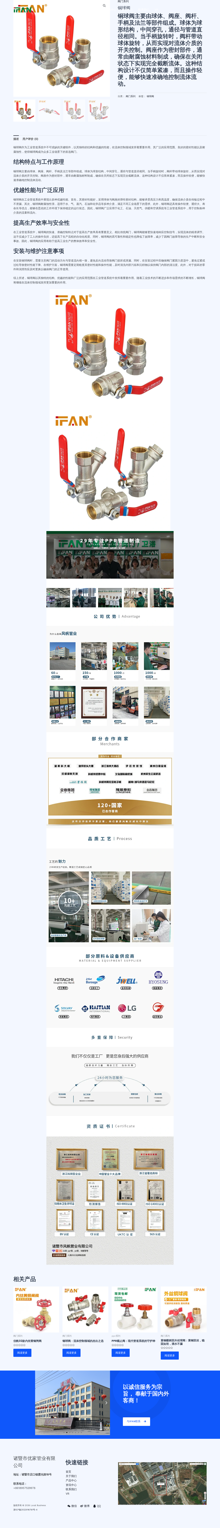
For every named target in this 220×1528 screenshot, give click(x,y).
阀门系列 (130, 96)
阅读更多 (22, 1352)
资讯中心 (127, 9)
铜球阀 (150, 96)
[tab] (16, 138)
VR (156, 9)
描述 (16, 139)
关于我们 (94, 9)
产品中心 (110, 9)
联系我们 (143, 9)
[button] (63, 1432)
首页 (80, 9)
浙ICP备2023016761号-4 (25, 1509)
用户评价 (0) (30, 139)
